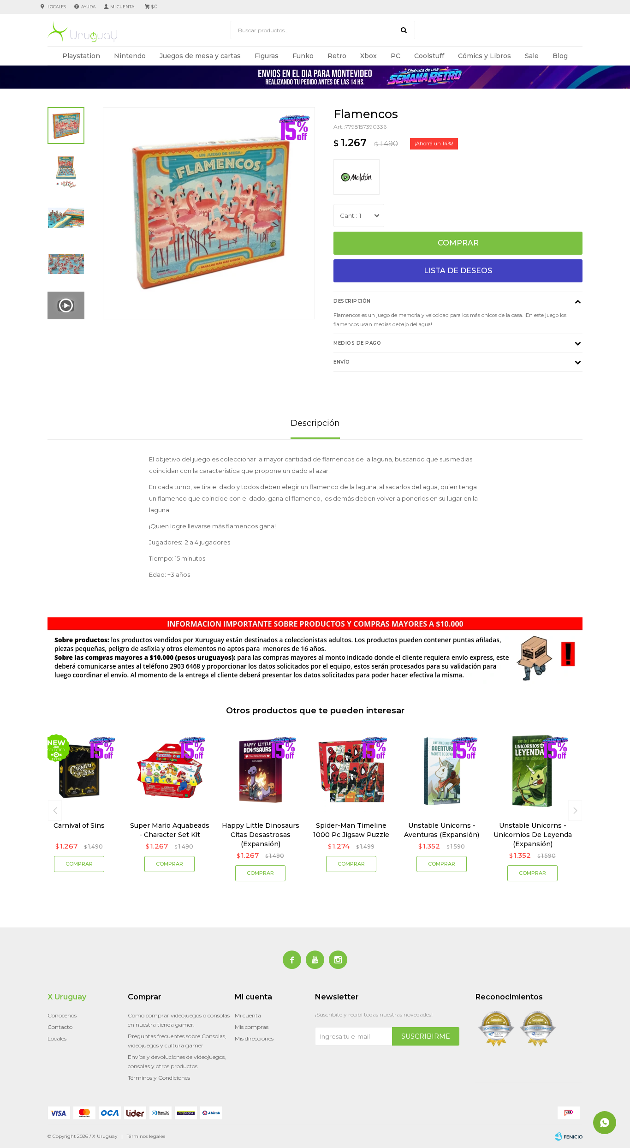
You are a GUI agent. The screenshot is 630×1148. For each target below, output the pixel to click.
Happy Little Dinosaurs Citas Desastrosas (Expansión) (260, 834)
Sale (532, 56)
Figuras (267, 56)
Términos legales (146, 1136)
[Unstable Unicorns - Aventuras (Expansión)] (442, 771)
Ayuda (88, 6)
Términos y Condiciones (159, 1077)
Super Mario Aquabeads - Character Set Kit (169, 830)
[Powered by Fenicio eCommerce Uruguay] (568, 1136)
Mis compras (251, 1026)
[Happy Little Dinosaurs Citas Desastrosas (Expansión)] (260, 771)
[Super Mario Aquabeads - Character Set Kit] (170, 771)
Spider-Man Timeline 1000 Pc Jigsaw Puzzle (351, 830)
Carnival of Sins (79, 825)
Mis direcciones (254, 1038)
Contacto (60, 1026)
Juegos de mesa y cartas (200, 56)
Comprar (458, 243)
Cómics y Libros (484, 56)
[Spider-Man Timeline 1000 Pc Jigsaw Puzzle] (351, 771)
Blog (560, 56)
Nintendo (130, 56)
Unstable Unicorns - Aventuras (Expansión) (441, 830)
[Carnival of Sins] (79, 771)
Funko (303, 56)
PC (395, 56)
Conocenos (62, 1015)
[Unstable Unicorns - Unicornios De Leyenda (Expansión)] (532, 771)
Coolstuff (429, 56)
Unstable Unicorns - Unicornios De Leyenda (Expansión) (532, 834)
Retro (336, 56)
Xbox (368, 56)
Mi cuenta (248, 1015)
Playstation (81, 56)
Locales (57, 6)
